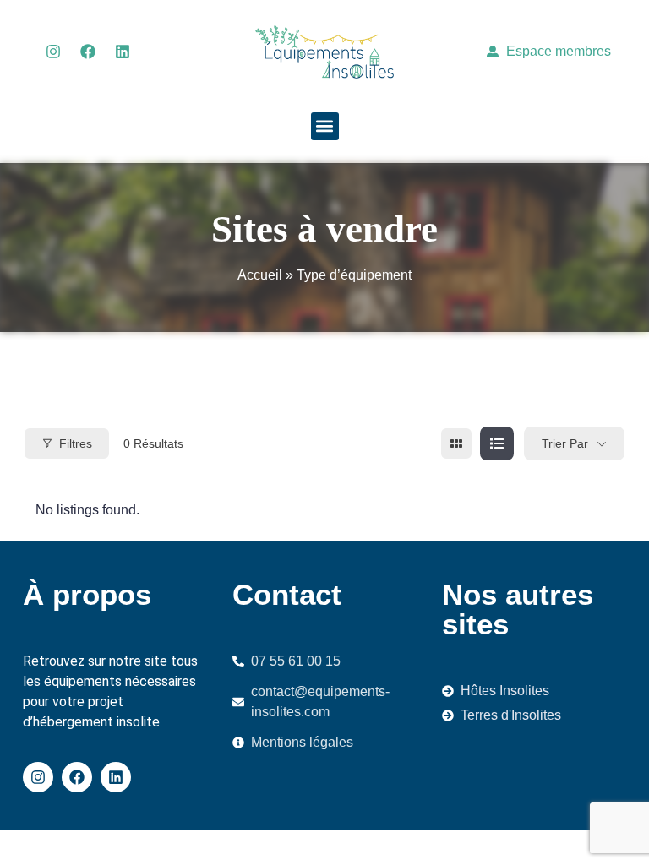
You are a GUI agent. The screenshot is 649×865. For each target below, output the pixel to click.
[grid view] (456, 443)
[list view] (497, 443)
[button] (325, 126)
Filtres (75, 443)
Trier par (565, 443)
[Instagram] (53, 51)
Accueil (259, 275)
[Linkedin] (122, 51)
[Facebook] (88, 51)
